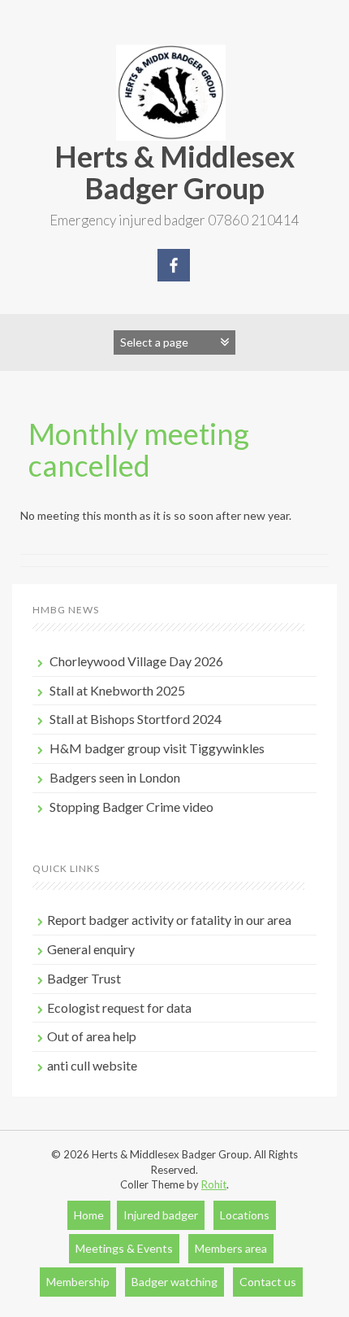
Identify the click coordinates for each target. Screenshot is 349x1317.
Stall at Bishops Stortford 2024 (136, 718)
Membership (78, 1282)
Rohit (213, 1184)
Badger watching (174, 1282)
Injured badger (160, 1215)
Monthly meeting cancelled (138, 450)
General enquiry (91, 949)
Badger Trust (84, 978)
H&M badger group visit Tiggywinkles (157, 748)
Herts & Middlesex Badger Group (174, 172)
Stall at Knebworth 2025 (117, 690)
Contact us (267, 1282)
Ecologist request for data (119, 1007)
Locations (244, 1215)
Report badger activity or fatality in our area (169, 919)
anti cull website (92, 1065)
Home (89, 1215)
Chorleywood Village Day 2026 (136, 661)
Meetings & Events (124, 1248)
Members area (231, 1248)
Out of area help (91, 1036)
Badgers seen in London (115, 777)
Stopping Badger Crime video (131, 806)
